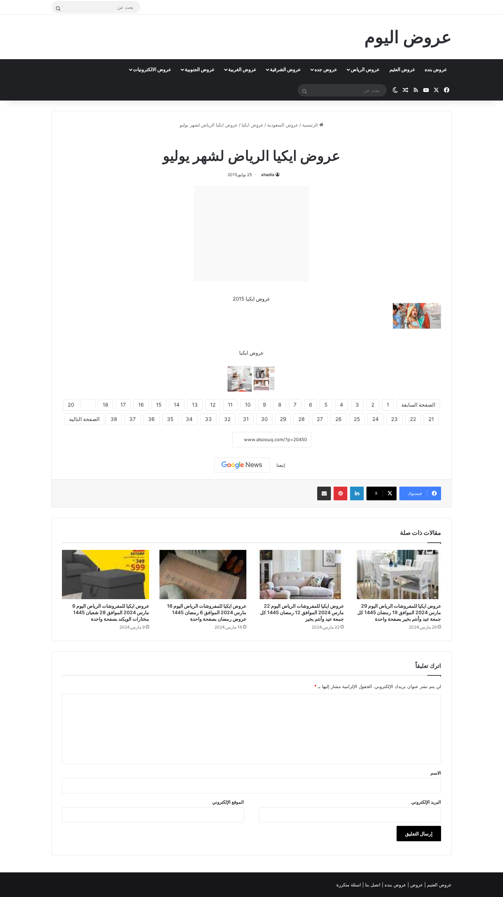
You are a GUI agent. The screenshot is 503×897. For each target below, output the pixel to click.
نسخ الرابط (211, 440)
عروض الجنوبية (200, 69)
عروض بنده (436, 69)
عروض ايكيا (252, 125)
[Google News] (242, 465)
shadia (267, 174)
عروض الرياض (365, 69)
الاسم (435, 773)
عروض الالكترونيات (152, 69)
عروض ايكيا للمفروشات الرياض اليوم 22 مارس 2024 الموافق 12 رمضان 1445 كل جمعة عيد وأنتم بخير (302, 612)
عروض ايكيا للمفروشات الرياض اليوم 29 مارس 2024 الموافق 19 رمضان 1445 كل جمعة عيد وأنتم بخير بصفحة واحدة (399, 612)
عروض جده (325, 69)
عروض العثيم (402, 69)
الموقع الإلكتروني (228, 802)
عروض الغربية (242, 69)
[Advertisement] (251, 233)
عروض (416, 884)
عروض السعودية (282, 125)
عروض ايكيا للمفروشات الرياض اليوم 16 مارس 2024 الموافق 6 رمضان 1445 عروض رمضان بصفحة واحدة (206, 612)
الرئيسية (310, 125)
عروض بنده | (395, 884)
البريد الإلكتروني (426, 802)
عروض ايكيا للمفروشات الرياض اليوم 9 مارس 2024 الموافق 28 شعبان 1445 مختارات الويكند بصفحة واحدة (110, 612)
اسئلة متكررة (349, 884)
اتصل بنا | (372, 884)
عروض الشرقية (285, 69)
